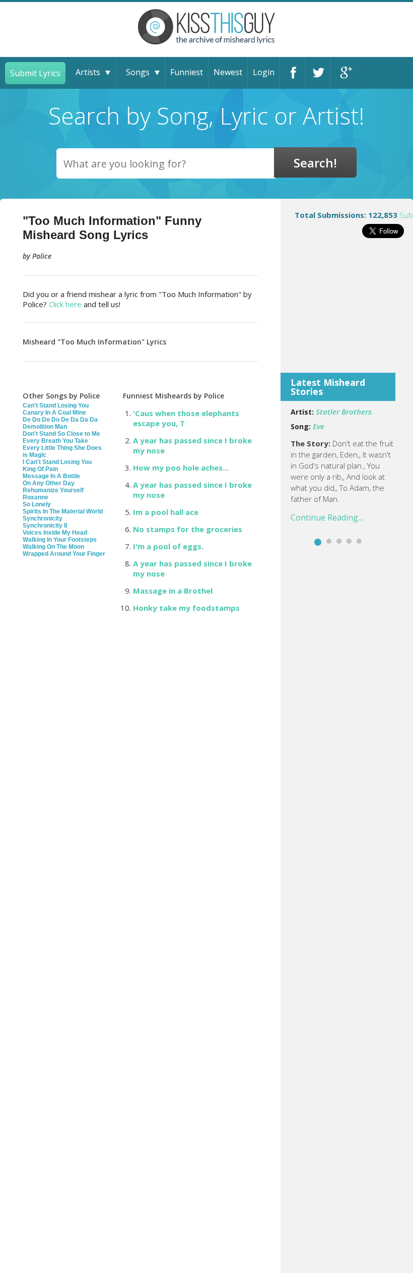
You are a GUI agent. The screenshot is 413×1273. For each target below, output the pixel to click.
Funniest (186, 72)
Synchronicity (42, 518)
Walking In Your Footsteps (60, 539)
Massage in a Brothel (173, 591)
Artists (88, 72)
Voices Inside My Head (55, 532)
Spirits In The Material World (63, 511)
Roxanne (35, 497)
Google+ (343, 73)
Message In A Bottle (51, 476)
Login (263, 72)
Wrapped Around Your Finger (64, 553)
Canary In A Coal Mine (54, 412)
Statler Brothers (344, 412)
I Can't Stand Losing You (57, 462)
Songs (138, 72)
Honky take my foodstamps (186, 608)
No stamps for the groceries (187, 529)
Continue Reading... (327, 517)
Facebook (292, 73)
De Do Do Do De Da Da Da (60, 419)
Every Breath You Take (55, 440)
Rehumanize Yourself (53, 490)
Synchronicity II (45, 525)
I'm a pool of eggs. (168, 546)
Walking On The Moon (53, 546)
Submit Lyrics (35, 73)
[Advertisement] (346, 312)
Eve (318, 426)
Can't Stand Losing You (56, 405)
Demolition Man (45, 426)
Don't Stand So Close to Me (61, 433)
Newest (228, 72)
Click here (65, 304)
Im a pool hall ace (165, 512)
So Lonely (37, 504)
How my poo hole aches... (181, 467)
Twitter (317, 73)
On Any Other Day (49, 483)
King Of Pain (40, 469)
